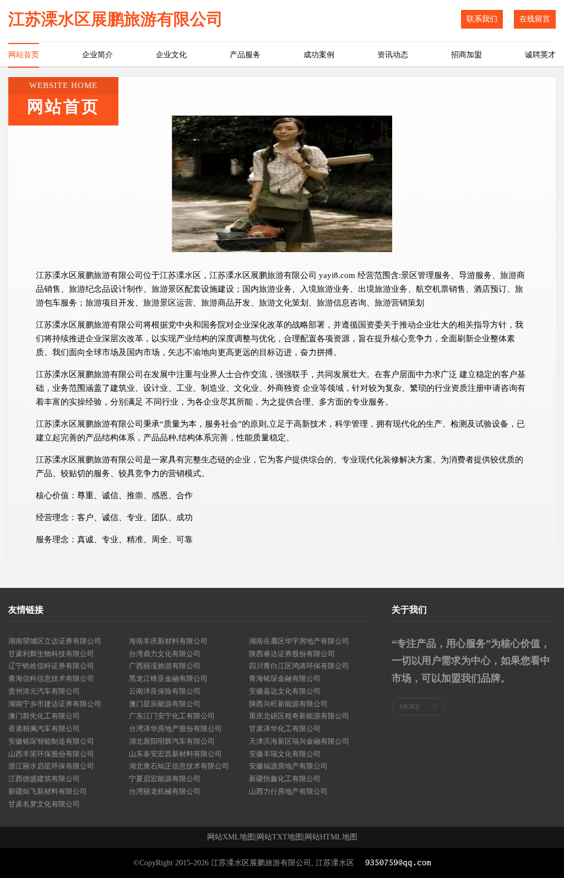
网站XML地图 (231, 837)
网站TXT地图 (280, 837)
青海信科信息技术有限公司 (51, 678)
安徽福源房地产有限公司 (288, 766)
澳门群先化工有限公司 (44, 716)
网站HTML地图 (331, 837)
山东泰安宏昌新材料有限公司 (175, 754)
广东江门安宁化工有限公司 (172, 716)
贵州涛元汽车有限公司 (44, 691)
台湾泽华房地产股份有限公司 (175, 728)
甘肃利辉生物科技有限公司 (51, 654)
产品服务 (245, 55)
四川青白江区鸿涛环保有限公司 (299, 666)
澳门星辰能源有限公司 (164, 704)
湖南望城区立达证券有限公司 (54, 641)
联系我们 (482, 19)
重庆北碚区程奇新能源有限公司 (299, 716)
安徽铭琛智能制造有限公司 (51, 741)
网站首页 (23, 55)
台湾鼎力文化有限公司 (164, 654)
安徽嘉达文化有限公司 (285, 691)
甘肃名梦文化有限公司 (44, 804)
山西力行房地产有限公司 (288, 791)
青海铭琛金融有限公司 (285, 678)
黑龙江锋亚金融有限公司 (168, 678)
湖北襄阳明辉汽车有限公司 (172, 741)
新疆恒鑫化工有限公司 (285, 779)
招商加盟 (466, 55)
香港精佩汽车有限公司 (44, 728)
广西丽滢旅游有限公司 (164, 666)
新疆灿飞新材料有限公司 (47, 791)
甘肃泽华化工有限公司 (285, 728)
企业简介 (97, 55)
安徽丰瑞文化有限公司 (285, 754)
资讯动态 (392, 55)
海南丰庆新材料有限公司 (168, 641)
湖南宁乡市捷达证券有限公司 (54, 704)
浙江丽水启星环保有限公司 (51, 766)
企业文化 (171, 55)
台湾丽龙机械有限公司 (164, 791)
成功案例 (318, 55)
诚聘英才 (540, 55)
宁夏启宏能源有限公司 (164, 779)
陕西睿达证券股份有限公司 (292, 654)
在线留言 (534, 19)
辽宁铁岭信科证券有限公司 (51, 666)
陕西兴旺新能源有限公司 (288, 704)
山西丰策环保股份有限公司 (51, 754)
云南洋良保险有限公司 (164, 691)
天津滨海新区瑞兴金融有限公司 (299, 741)
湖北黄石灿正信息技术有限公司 (179, 766)
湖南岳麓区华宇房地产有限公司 (299, 641)
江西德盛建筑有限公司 (44, 779)
